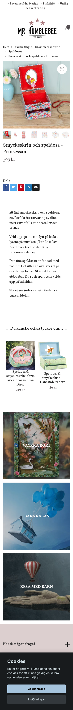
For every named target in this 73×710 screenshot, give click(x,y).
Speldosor (15, 78)
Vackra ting (22, 73)
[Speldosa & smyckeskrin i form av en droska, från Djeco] (20, 381)
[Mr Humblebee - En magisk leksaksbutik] (36, 42)
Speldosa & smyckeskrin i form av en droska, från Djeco (20, 404)
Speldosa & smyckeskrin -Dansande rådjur (52, 404)
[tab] (11, 227)
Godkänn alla (36, 688)
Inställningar (36, 699)
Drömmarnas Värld (47, 73)
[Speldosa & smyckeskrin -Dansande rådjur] (52, 382)
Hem (6, 73)
